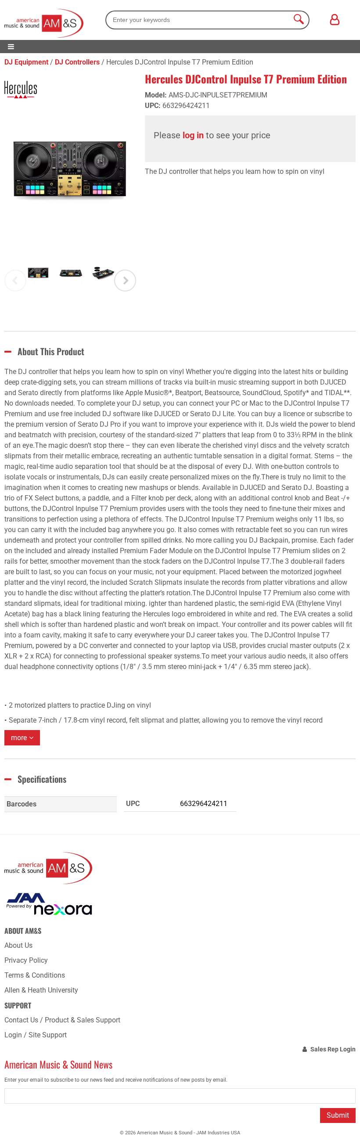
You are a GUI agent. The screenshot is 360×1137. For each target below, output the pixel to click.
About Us (18, 945)
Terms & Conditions (34, 975)
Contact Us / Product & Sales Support (62, 1020)
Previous (15, 280)
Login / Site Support (35, 1035)
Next (125, 280)
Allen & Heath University (41, 990)
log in (193, 135)
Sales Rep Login (333, 1049)
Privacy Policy (26, 960)
